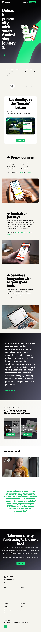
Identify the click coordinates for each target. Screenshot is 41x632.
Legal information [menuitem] (7, 622)
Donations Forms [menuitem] (23, 589)
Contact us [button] (25, 2)
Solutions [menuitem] (22, 587)
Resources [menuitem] (6, 606)
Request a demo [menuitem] (23, 608)
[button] (3, 502)
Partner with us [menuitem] (23, 610)
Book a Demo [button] (32, 2)
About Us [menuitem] (6, 589)
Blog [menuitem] (5, 608)
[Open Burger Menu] (38, 2)
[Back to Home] (6, 2)
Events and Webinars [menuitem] (8, 612)
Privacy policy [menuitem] (24, 622)
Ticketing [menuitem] (22, 597)
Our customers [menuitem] (23, 603)
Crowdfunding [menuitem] (23, 593)
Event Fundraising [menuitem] (23, 595)
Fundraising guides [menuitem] (7, 610)
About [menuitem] (5, 587)
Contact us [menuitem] (22, 612)
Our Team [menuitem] (6, 591)
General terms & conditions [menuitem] (16, 622)
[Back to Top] (5, 626)
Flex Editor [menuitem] (6, 603)
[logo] (8, 577)
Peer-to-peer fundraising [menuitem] (25, 591)
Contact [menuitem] (21, 606)
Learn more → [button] (20, 140)
